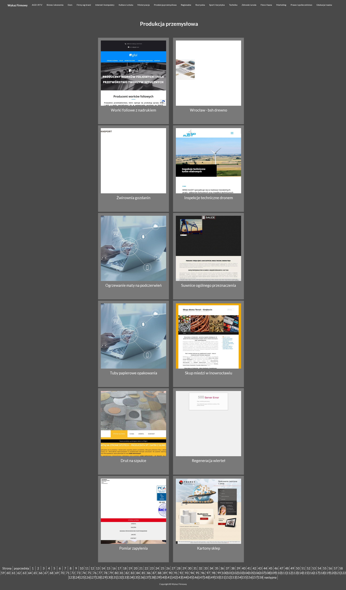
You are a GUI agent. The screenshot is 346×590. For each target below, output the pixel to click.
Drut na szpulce (133, 460)
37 (227, 568)
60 (8, 573)
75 (89, 573)
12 (92, 568)
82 (127, 573)
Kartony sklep (208, 548)
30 (189, 568)
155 (244, 577)
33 (206, 568)
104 (246, 573)
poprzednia (21, 568)
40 (243, 568)
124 (76, 577)
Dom (70, 5)
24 (157, 568)
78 (105, 573)
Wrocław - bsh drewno (208, 110)
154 (238, 577)
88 (159, 573)
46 (276, 568)
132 (119, 577)
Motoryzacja (143, 5)
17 (119, 568)
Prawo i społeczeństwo (301, 5)
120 (332, 573)
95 (197, 573)
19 (130, 568)
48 (287, 568)
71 (67, 573)
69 (57, 573)
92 (181, 573)
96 (203, 573)
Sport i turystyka (217, 5)
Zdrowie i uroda (249, 5)
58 (341, 568)
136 (141, 577)
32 (200, 568)
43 (260, 568)
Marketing (281, 5)
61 (13, 573)
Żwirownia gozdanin (133, 197)
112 (289, 573)
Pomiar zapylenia (133, 548)
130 (109, 577)
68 (51, 573)
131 (114, 577)
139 (157, 577)
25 (162, 568)
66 (40, 573)
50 (298, 568)
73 (78, 573)
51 (303, 568)
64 (30, 573)
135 (136, 577)
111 (284, 573)
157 (255, 577)
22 (146, 568)
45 (270, 568)
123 (71, 577)
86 (149, 573)
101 (229, 573)
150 (217, 577)
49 (292, 568)
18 (125, 568)
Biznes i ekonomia (55, 5)
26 (168, 568)
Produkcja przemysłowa (165, 5)
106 (257, 573)
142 (174, 577)
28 (179, 568)
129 (103, 577)
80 (116, 573)
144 (184, 577)
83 (132, 573)
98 (213, 573)
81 (122, 573)
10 (81, 568)
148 (206, 577)
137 (146, 577)
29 (184, 568)
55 (325, 568)
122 (343, 573)
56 (330, 568)
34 (211, 568)
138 (152, 577)
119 (327, 573)
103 (240, 573)
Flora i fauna (266, 5)
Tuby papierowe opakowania (133, 373)
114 (300, 573)
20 (135, 568)
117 (316, 573)
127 (92, 577)
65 (35, 573)
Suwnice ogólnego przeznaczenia (208, 285)
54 (319, 568)
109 (273, 573)
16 (114, 568)
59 (3, 573)
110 (278, 573)
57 (335, 568)
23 (152, 568)
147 (201, 577)
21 (141, 568)
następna (270, 577)
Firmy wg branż (84, 5)
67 (46, 573)
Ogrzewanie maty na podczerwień (133, 285)
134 (130, 577)
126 (87, 577)
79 (111, 573)
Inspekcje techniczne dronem (208, 197)
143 (179, 577)
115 (305, 573)
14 (103, 568)
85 (143, 573)
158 (260, 577)
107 (262, 573)
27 (173, 568)
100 (224, 573)
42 (254, 568)
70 (62, 573)
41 (249, 568)
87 (154, 573)
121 (338, 573)
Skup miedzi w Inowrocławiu (208, 373)
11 (87, 568)
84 (138, 573)
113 (294, 573)
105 (251, 573)
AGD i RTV (37, 5)
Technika (233, 5)
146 (195, 577)
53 (314, 568)
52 (308, 568)
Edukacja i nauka (324, 5)
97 (208, 573)
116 (311, 573)
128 (98, 577)
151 (222, 577)
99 (219, 573)
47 (281, 568)
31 (195, 568)
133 (125, 577)
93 (186, 573)
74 (84, 573)
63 (24, 573)
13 (97, 568)
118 (321, 573)
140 (163, 577)
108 (267, 573)
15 (108, 568)
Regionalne (186, 5)
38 (233, 568)
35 (216, 568)
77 (100, 573)
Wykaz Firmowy (18, 5)
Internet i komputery (104, 5)
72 (73, 573)
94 (192, 573)
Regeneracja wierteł (208, 460)
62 (19, 573)
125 (82, 577)
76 (95, 573)
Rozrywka (200, 5)
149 (211, 577)
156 (249, 577)
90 (170, 573)
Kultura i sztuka (126, 5)
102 (235, 573)
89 (165, 573)
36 (222, 568)
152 (228, 577)
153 (233, 577)
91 (176, 573)
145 (190, 577)
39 (238, 568)
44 (265, 568)
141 (168, 577)
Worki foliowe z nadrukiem (133, 110)
